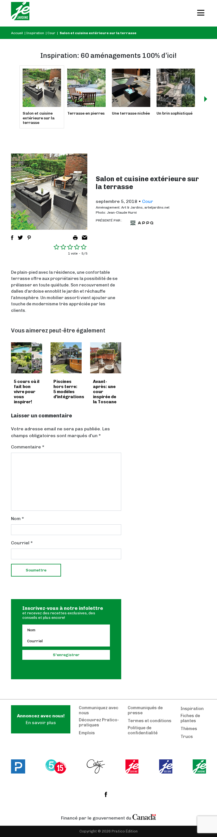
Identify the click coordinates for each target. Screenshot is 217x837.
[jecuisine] (132, 766)
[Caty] (96, 766)
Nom (17, 518)
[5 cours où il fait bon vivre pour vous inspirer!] (26, 357)
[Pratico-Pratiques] (18, 766)
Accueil (17, 33)
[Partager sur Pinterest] (29, 237)
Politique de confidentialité (143, 730)
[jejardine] (199, 766)
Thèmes (189, 728)
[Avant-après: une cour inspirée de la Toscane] (105, 357)
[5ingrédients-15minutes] (55, 766)
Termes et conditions (150, 720)
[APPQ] (142, 223)
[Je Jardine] (20, 13)
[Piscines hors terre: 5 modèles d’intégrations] (66, 357)
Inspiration (35, 33)
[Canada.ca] (144, 816)
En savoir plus (41, 719)
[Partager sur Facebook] (12, 237)
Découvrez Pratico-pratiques (99, 722)
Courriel (22, 542)
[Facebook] (106, 794)
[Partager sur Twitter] (20, 237)
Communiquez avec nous (98, 710)
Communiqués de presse (145, 710)
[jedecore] (165, 766)
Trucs (187, 736)
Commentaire (27, 447)
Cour (51, 33)
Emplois (87, 732)
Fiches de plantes (190, 718)
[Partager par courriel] (84, 237)
